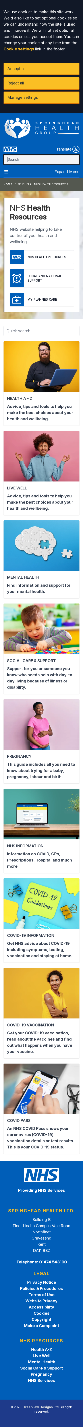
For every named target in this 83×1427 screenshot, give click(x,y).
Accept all (16, 68)
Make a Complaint (41, 1325)
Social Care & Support (41, 1368)
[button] (41, 383)
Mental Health (41, 1362)
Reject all (15, 83)
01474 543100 (53, 1262)
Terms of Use (41, 1294)
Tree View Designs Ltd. (41, 1407)
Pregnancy (41, 1374)
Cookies (41, 1313)
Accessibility (41, 1307)
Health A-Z (41, 1349)
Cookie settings (19, 49)
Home (8, 184)
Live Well (41, 1355)
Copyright (41, 1319)
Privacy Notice (41, 1282)
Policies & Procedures (41, 1288)
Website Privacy (41, 1301)
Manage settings (22, 97)
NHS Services (41, 1380)
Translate (63, 149)
